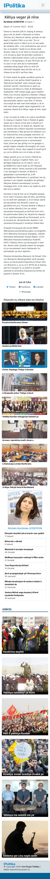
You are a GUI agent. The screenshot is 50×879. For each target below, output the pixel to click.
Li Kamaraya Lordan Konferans (16, 464)
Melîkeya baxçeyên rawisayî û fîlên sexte (24, 557)
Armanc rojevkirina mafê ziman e (18, 440)
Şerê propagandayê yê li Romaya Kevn (23, 573)
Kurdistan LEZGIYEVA (14, 22)
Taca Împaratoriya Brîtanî (16, 565)
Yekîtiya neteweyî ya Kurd (19, 692)
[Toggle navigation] (42, 5)
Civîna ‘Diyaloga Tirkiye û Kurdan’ (18, 369)
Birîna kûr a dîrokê (13, 541)
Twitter (12, 287)
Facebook (25, 287)
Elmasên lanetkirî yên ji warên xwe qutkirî (24, 533)
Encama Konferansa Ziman (15, 322)
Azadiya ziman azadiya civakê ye (23, 774)
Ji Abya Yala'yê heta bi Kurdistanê (18, 487)
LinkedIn (39, 287)
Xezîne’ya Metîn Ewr (12, 346)
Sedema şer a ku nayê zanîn (20, 855)
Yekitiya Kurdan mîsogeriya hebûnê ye (20, 416)
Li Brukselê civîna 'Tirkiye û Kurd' (17, 393)
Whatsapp (26, 292)
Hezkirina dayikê (13, 651)
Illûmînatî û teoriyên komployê (19, 549)
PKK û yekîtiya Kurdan (16, 733)
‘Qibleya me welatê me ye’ (19, 815)
